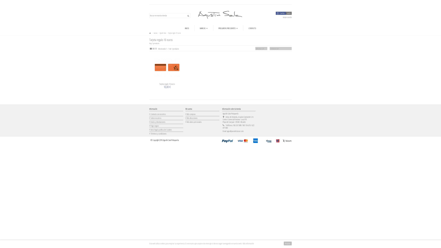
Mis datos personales (194, 122)
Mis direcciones (192, 118)
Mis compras (191, 114)
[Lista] (153, 49)
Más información (248, 243)
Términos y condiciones (159, 133)
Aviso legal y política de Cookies (161, 129)
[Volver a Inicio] (150, 33)
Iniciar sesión (287, 17)
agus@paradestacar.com (235, 131)
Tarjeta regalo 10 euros (167, 84)
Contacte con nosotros (158, 114)
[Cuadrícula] (151, 49)
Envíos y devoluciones (158, 122)
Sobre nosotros (156, 118)
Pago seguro (155, 126)
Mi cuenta (188, 108)
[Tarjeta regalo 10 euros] (167, 68)
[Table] (156, 49)
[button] (204, 28)
